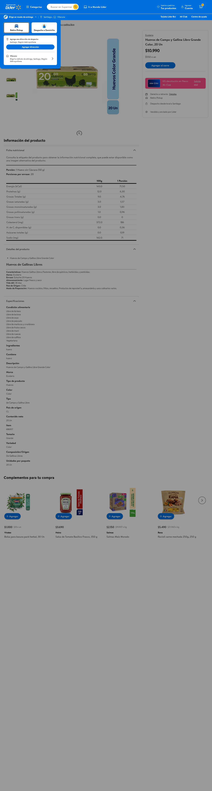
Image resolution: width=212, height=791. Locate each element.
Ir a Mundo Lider (97, 7)
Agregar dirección (30, 47)
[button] (167, 7)
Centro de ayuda (199, 16)
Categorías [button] (36, 7)
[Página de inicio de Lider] (13, 7)
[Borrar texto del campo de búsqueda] (71, 7)
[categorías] (75, 6)
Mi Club (183, 16)
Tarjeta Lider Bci (168, 16)
